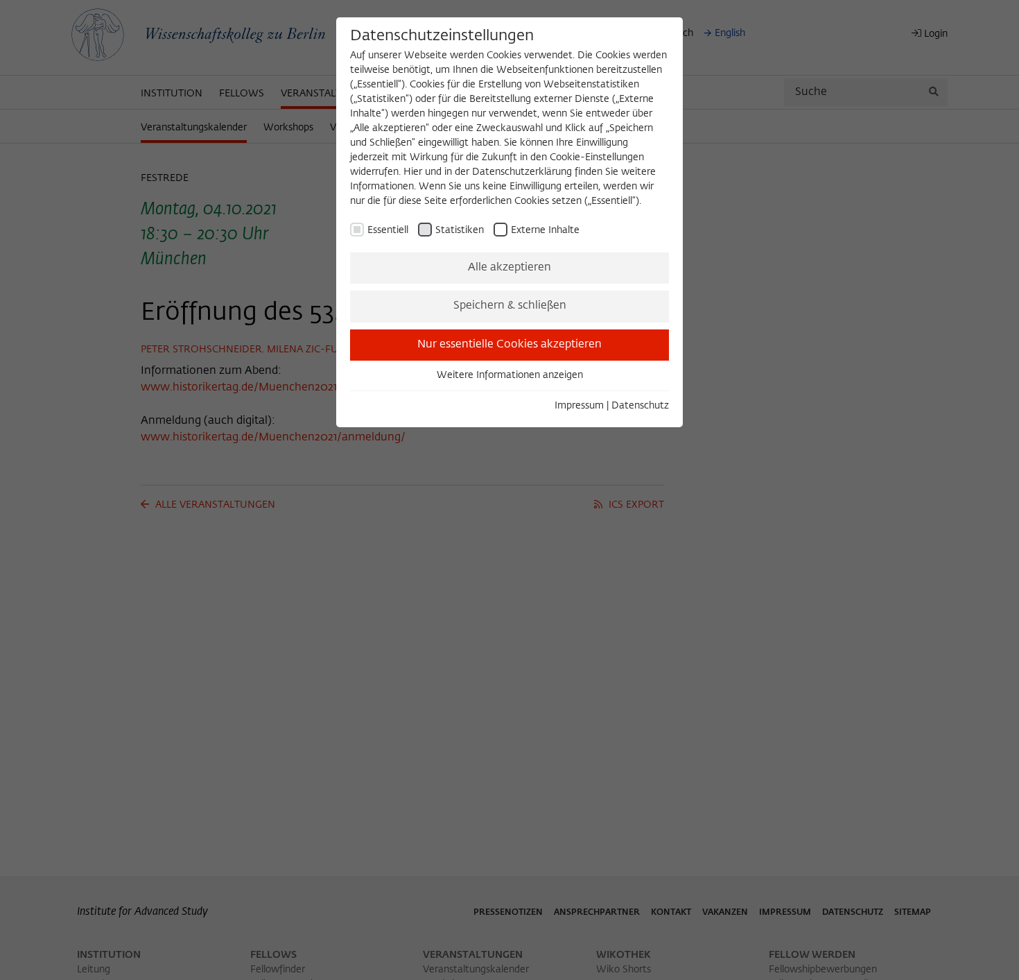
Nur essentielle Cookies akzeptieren (509, 344)
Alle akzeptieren (509, 267)
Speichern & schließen (509, 305)
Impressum (579, 406)
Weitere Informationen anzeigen (510, 375)
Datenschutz (640, 406)
